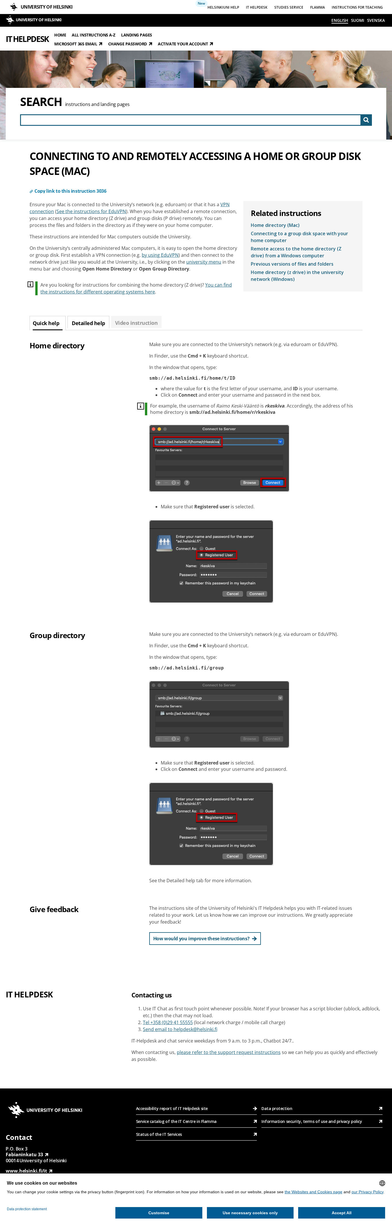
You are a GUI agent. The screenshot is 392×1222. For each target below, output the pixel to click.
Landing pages (136, 34)
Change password (127, 44)
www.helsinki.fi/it (26, 1171)
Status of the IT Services (159, 1134)
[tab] (48, 323)
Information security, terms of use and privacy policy (311, 1121)
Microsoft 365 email (75, 44)
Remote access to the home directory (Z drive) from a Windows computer (296, 252)
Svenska (376, 20)
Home (60, 34)
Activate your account (183, 44)
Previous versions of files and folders (292, 264)
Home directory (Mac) (275, 225)
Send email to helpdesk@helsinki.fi (180, 1029)
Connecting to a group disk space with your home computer (299, 237)
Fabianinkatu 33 (24, 1154)
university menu (203, 262)
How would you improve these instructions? (201, 938)
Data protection (276, 1108)
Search (41, 101)
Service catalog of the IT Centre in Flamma (176, 1121)
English (339, 20)
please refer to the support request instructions (229, 1052)
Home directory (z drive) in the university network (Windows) (297, 275)
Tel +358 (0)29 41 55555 (168, 1022)
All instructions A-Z (93, 34)
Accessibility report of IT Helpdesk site (172, 1108)
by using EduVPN (160, 255)
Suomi (357, 20)
